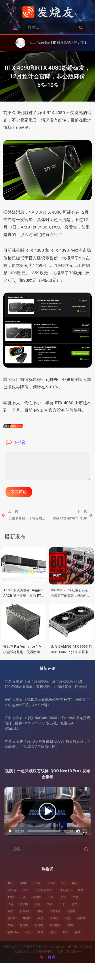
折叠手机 (25, 911)
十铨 (50, 897)
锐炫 (40, 932)
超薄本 (24, 925)
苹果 (10, 925)
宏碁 (50, 904)
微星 (74, 904)
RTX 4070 (65, 890)
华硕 (10, 904)
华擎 (75, 897)
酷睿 (70, 925)
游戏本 (11, 918)
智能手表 (55, 911)
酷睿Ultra (13, 932)
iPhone (51, 883)
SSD (80, 890)
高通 (77, 932)
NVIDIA (12, 890)
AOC (23, 883)
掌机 (40, 911)
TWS (10, 897)
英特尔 (81, 918)
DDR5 (36, 883)
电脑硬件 (16, 426)
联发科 (54, 918)
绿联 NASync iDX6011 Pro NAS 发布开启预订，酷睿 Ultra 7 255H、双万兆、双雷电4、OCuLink (47, 723)
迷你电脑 (55, 925)
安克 (37, 904)
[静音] (78, 831)
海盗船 (72, 911)
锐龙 (53, 932)
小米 (62, 904)
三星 (23, 897)
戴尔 (10, 911)
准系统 (37, 897)
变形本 (24, 904)
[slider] (44, 831)
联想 (67, 918)
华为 (63, 897)
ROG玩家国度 (44, 890)
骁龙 (65, 932)
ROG (25, 890)
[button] (47, 811)
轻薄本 (39, 925)
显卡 (7, 426)
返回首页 (47, 956)
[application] (47, 811)
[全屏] (85, 831)
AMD (10, 883)
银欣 (28, 932)
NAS (74, 883)
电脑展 (26, 918)
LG (63, 883)
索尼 (40, 918)
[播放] (10, 831)
